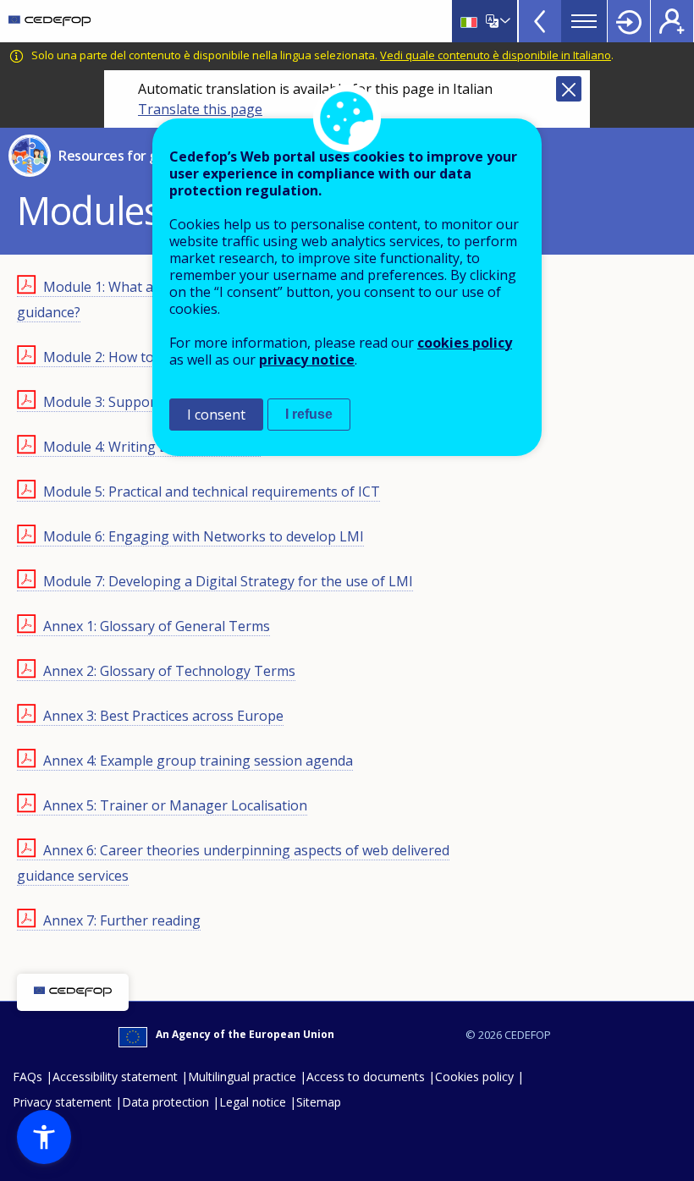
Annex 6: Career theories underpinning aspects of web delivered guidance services (233, 863)
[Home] (49, 21)
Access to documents (365, 1076)
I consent (216, 414)
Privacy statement (62, 1102)
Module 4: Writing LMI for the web (152, 446)
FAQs (27, 1076)
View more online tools (540, 21)
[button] (44, 1137)
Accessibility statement (115, 1076)
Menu (584, 21)
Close (568, 89)
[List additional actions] (503, 21)
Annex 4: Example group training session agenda (198, 760)
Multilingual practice (242, 1076)
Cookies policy (474, 1076)
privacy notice (307, 359)
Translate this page (200, 109)
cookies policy (464, 342)
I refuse (309, 414)
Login (629, 21)
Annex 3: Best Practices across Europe (163, 715)
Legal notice (252, 1102)
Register (672, 21)
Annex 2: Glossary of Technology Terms (169, 671)
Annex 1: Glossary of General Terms (156, 626)
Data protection (165, 1102)
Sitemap (318, 1102)
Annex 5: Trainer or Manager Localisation (175, 805)
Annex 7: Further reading (122, 920)
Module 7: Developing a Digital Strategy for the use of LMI (228, 581)
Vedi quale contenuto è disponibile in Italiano (495, 55)
